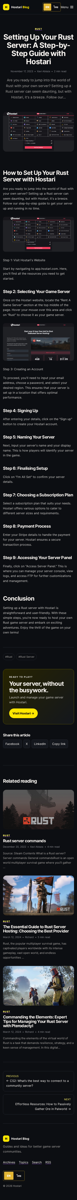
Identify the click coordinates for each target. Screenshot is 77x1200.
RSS (48, 1162)
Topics (23, 1162)
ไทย (56, 7)
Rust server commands (24, 840)
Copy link (59, 744)
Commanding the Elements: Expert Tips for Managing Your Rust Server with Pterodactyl (35, 1021)
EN (47, 7)
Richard (29, 937)
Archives (9, 1162)
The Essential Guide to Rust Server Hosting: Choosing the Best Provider (36, 929)
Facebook (12, 744)
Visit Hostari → (23, 713)
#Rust (8, 656)
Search (37, 1162)
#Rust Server (26, 656)
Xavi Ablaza (43, 71)
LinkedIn (40, 744)
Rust (38, 29)
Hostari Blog (17, 1138)
